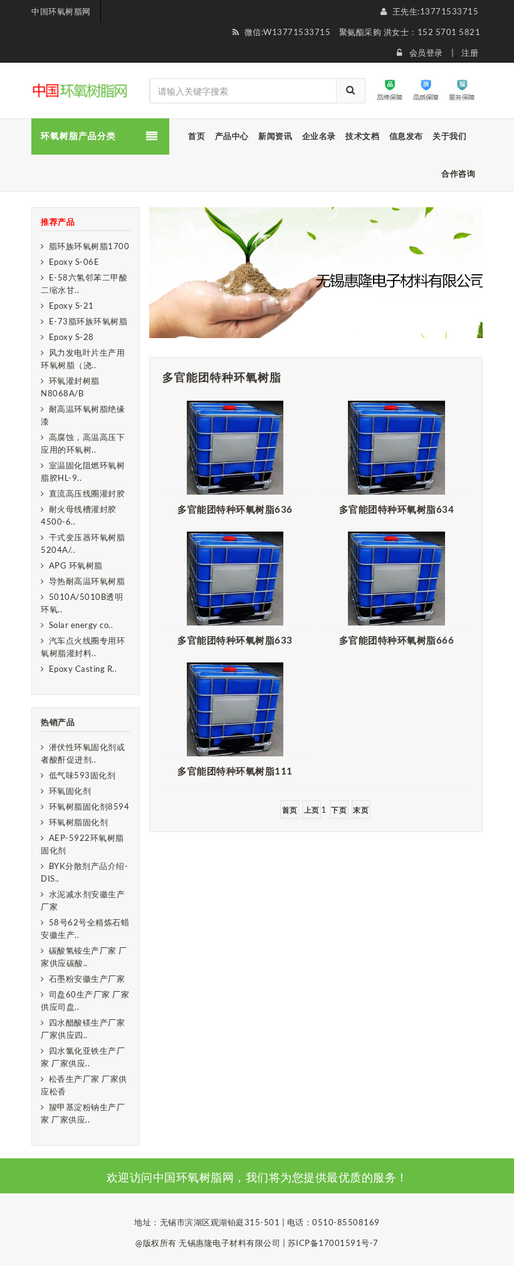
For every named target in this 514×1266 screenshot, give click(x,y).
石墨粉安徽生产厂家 (87, 979)
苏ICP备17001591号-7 (333, 1243)
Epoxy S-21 (71, 306)
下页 (339, 810)
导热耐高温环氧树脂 (87, 581)
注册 (469, 53)
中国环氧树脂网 (61, 11)
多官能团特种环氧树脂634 (396, 509)
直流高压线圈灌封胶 (87, 493)
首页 (290, 810)
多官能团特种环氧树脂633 (235, 640)
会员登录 (426, 53)
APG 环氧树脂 (76, 565)
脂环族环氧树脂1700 (89, 246)
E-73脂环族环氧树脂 (88, 321)
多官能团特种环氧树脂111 (235, 770)
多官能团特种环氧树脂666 (396, 640)
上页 (312, 810)
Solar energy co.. (81, 625)
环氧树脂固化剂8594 (89, 806)
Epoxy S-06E (74, 262)
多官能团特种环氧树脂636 (235, 509)
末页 (361, 810)
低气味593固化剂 (82, 775)
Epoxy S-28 (71, 337)
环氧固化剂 (70, 791)
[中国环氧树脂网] (80, 90)
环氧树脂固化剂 (78, 822)
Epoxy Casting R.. (83, 669)
